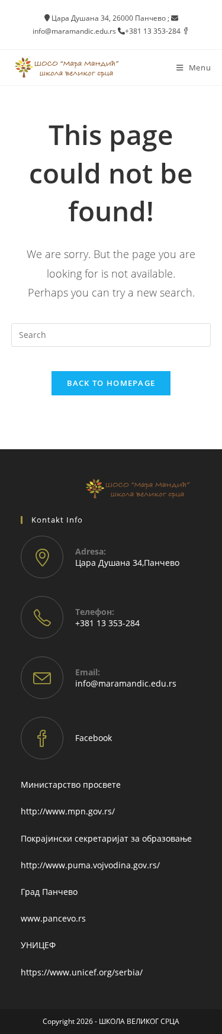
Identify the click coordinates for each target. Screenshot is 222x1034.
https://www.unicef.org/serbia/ (82, 972)
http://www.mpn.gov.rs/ (68, 811)
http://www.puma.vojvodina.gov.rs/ (90, 865)
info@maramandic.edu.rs (125, 683)
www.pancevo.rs (53, 918)
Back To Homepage (111, 383)
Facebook (93, 737)
